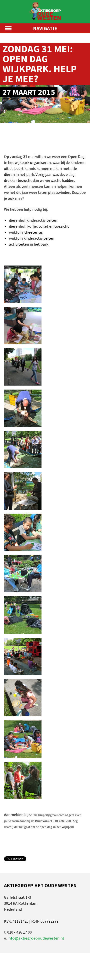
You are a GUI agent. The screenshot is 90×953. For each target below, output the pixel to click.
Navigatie (45, 28)
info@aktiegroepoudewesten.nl (36, 938)
